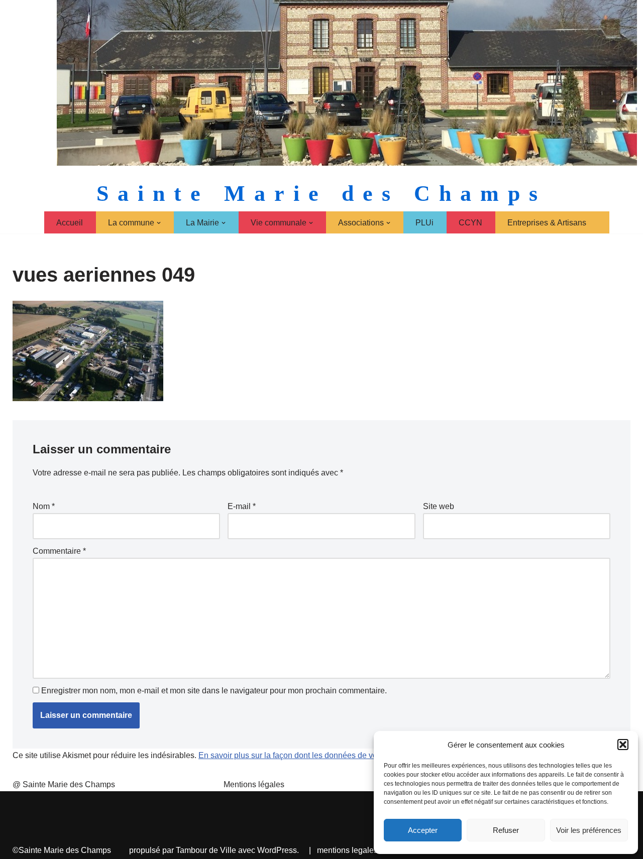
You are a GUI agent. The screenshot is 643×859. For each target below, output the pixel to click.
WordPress (277, 850)
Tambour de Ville (206, 850)
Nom (44, 506)
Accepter (423, 830)
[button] (623, 745)
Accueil (69, 222)
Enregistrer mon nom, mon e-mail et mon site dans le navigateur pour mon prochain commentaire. (214, 690)
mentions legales (347, 850)
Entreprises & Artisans (546, 222)
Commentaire (59, 551)
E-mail (242, 506)
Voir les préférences (588, 830)
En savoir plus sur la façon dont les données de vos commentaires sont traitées (338, 755)
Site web (438, 506)
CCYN (470, 222)
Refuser (506, 830)
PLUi (424, 222)
